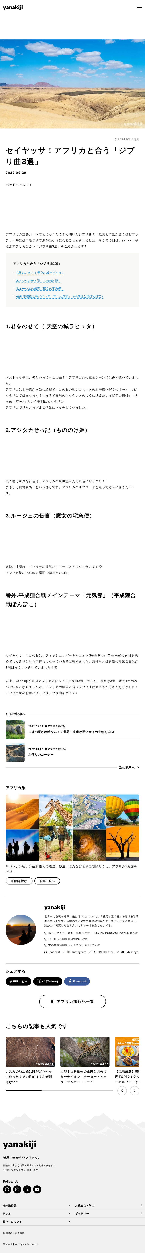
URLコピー (20, 981)
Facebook (80, 981)
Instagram (79, 952)
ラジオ (7, 1213)
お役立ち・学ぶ (85, 1205)
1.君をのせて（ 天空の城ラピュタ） (40, 273)
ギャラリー (82, 1213)
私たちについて (12, 1221)
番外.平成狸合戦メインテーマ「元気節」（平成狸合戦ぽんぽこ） (60, 296)
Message (132, 952)
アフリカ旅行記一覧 (75, 1001)
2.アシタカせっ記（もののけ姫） (38, 280)
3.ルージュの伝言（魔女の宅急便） (40, 288)
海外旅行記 (10, 1205)
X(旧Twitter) (106, 952)
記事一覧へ (47, 881)
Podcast (54, 952)
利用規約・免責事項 (13, 1233)
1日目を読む (19, 881)
